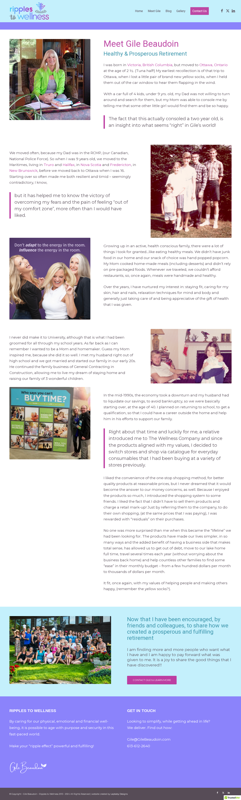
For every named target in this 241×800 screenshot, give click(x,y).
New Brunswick (23, 170)
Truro (49, 165)
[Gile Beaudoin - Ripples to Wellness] (29, 11)
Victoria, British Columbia (149, 65)
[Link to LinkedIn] (233, 11)
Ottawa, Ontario (213, 65)
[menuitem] (139, 11)
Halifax (68, 165)
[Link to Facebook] (222, 11)
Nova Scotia (91, 165)
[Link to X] (227, 11)
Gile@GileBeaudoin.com (149, 739)
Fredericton (120, 165)
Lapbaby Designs (119, 794)
